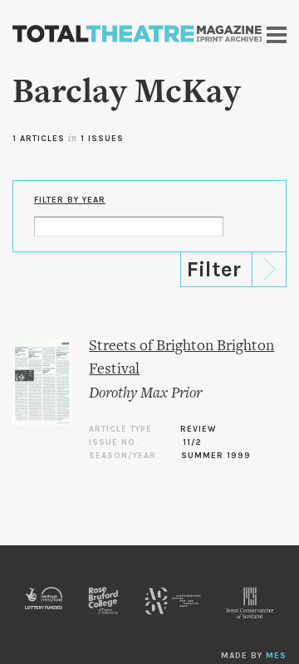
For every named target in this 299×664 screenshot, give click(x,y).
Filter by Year (69, 200)
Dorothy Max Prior (145, 394)
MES (276, 656)
